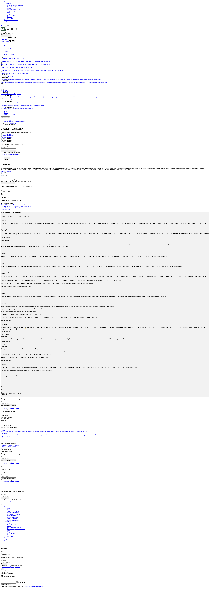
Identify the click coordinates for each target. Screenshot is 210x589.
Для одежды (4, 76)
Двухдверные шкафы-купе (32, 82)
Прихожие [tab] (7, 51)
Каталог (3, 430)
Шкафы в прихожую (66, 79)
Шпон (27, 67)
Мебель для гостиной (27, 431)
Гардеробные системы (39, 431)
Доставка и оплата (12, 6)
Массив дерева (13, 67)
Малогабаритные (11, 102)
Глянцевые (21, 82)
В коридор (3, 102)
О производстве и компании (15, 5)
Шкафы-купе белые (86, 82)
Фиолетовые (43, 64)
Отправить (4, 563)
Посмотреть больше (6, 209)
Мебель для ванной (60, 431)
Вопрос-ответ (11, 15)
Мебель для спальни (81, 431)
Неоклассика (24, 61)
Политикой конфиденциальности (11, 154)
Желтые (12, 64)
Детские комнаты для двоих (26, 97)
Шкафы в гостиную (55, 79)
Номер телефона (22, 582)
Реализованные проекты (14, 9)
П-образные (4, 58)
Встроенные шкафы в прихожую (27, 79)
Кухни (6, 111)
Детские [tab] (6, 49)
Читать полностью (6, 171)
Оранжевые (28, 64)
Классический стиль (6, 61)
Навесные (42, 82)
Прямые (10, 58)
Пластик (23, 67)
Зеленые (16, 64)
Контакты (10, 18)
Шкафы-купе (77, 82)
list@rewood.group (6, 437)
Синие (37, 64)
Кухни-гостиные (28, 70)
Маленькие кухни (38, 70)
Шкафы (6, 113)
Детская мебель (50, 431)
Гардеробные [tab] (7, 48)
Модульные (17, 94)
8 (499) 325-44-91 (5, 39)
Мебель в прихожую (9, 114)
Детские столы (38, 97)
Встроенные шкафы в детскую (9, 79)
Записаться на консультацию (8, 151)
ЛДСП (6, 67)
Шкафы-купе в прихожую (80, 79)
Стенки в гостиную (27, 108)
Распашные (49, 82)
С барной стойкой (49, 70)
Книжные (10, 76)
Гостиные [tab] (6, 52)
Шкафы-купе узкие (23, 73)
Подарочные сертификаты (14, 14)
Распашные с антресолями (59, 82)
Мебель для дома (71, 431)
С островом (15, 58)
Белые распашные (6, 82)
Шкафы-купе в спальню (94, 79)
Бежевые (3, 64)
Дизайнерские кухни (17, 70)
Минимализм (16, 105)
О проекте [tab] (7, 157)
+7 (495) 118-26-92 (6, 436)
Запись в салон (5, 41)
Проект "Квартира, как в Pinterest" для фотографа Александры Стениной (21, 208)
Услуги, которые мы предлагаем (16, 11)
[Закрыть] (1, 448)
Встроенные (14, 82)
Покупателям (7, 3)
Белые (7, 64)
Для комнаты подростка (49, 97)
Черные (49, 64)
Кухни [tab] (6, 45)
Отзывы (9, 17)
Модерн (18, 61)
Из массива (69, 97)
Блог (8, 12)
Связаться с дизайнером (8, 183)
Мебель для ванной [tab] (9, 54)
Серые (33, 64)
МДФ (18, 67)
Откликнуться (5, 486)
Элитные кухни (58, 70)
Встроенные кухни (6, 70)
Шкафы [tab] (6, 46)
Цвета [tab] (6, 159)
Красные (21, 64)
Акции (9, 8)
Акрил (2, 67)
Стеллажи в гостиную (43, 79)
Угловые (21, 58)
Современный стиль (9, 99)
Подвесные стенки (17, 108)
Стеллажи (70, 82)
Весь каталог (6, 36)
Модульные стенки (6, 108)
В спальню (4, 94)
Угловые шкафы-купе (11, 73)
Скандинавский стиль (39, 61)
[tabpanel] (105, 63)
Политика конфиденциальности (10, 445)
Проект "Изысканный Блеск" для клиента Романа (15, 205)
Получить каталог (5, 584)
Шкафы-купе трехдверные (99, 82)
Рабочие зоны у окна (94, 97)
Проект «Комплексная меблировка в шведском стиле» (16, 206)
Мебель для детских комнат (80, 97)
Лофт (13, 61)
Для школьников (61, 97)
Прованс (30, 61)
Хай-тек (48, 61)
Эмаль (31, 67)
